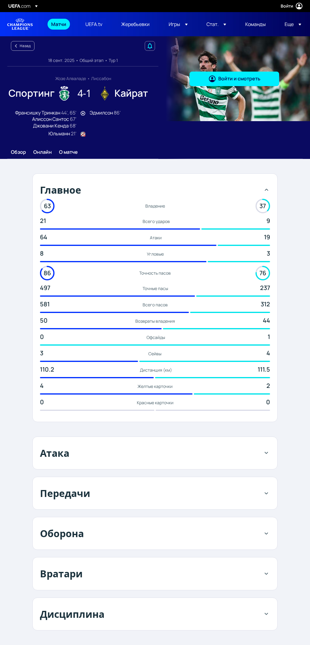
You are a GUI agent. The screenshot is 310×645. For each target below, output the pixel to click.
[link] (58, 24)
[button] (178, 24)
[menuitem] (60, 24)
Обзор (18, 152)
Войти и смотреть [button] (239, 78)
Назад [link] (25, 45)
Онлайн (42, 152)
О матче (68, 152)
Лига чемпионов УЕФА (20, 24)
